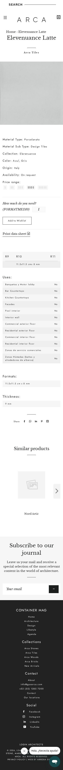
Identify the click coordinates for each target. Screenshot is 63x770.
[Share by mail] (47, 421)
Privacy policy (17, 759)
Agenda (31, 634)
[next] (56, 491)
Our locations (32, 697)
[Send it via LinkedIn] (35, 421)
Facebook (34, 711)
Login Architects (31, 744)
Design (31, 625)
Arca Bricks (31, 661)
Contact (31, 693)
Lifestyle (31, 629)
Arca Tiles (31, 52)
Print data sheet (15, 234)
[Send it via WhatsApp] (29, 421)
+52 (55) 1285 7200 (31, 688)
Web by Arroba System (41, 759)
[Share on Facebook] (24, 421)
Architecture (31, 621)
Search (16, 4)
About (31, 680)
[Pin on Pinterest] (41, 421)
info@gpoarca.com (31, 684)
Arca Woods (31, 657)
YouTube (34, 726)
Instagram (34, 716)
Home (11, 32)
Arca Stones (31, 648)
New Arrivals (31, 666)
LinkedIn (34, 721)
